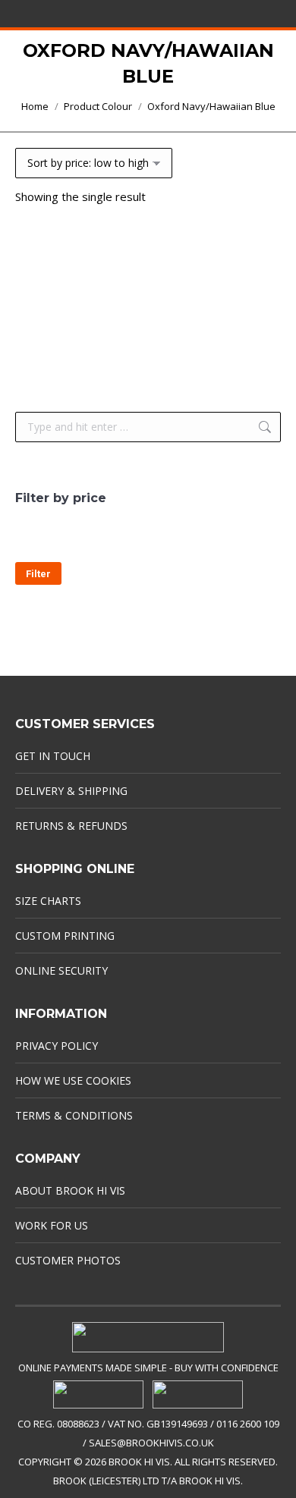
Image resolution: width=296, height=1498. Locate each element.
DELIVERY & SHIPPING (71, 791)
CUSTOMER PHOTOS (68, 1260)
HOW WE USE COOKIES (73, 1080)
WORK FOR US (51, 1225)
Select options (148, 351)
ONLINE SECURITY (61, 970)
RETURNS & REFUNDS (71, 825)
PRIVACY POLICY (56, 1045)
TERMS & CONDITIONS (74, 1115)
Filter (38, 573)
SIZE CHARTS (48, 900)
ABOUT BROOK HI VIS (70, 1190)
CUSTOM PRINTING (65, 935)
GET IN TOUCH (52, 756)
